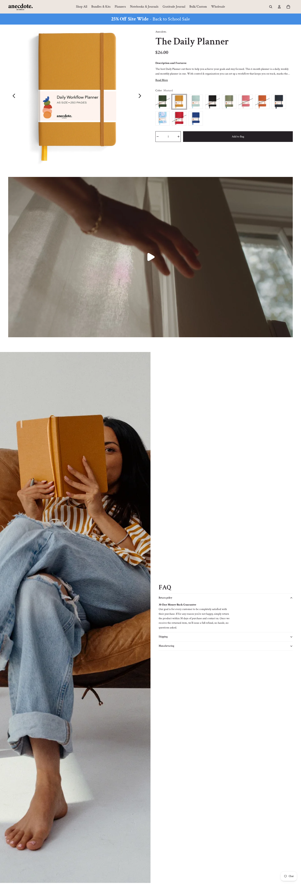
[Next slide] (141, 96)
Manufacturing (166, 645)
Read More (161, 80)
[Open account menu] (279, 6)
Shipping (163, 636)
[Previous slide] (12, 96)
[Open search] (270, 6)
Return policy (165, 597)
